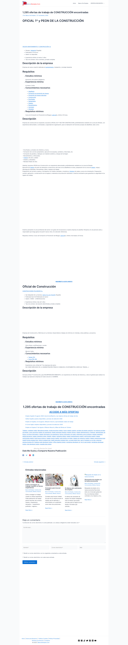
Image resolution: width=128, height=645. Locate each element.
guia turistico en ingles (66, 438)
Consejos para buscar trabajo (53, 488)
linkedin (49, 436)
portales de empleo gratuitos (85, 430)
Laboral (54, 115)
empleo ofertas (71, 432)
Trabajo (25, 157)
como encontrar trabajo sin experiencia (40, 432)
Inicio (23, 638)
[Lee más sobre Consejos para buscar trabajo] (54, 480)
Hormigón (31, 107)
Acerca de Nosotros (31, 638)
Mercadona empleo (43, 430)
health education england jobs (59, 440)
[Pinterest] (30, 455)
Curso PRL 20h (32, 359)
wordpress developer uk (73, 442)
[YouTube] (95, 641)
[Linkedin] (33, 455)
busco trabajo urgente (69, 430)
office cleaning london (59, 442)
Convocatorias (28, 491)
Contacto (47, 640)
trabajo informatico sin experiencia (49, 434)
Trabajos (25, 430)
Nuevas (39, 491)
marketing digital (61, 436)
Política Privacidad (54, 638)
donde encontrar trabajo (56, 430)
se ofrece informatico (33, 434)
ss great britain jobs (74, 440)
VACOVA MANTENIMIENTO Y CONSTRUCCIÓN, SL (37, 46)
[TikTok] (84, 641)
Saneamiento (32, 101)
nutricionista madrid (89, 436)
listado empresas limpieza (59, 432)
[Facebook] (23, 455)
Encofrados (31, 99)
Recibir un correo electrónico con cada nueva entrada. (39, 557)
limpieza (72, 171)
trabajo (32, 167)
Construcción (32, 97)
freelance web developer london (43, 442)
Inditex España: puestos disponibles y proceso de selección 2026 (43, 419)
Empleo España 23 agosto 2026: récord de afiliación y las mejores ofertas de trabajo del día (51, 416)
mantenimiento (49, 67)
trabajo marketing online (39, 436)
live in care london (86, 442)
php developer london (33, 444)
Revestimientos (32, 105)
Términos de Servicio (38, 640)
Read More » (29, 510)
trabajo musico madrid (53, 438)
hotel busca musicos (40, 438)
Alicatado (31, 109)
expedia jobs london (45, 444)
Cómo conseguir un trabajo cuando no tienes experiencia (34, 486)
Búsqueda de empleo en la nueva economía (93, 480)
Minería (35, 491)
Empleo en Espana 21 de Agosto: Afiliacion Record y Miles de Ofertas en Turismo (48, 427)
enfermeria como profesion (84, 434)
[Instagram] (82, 641)
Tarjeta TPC (31, 357)
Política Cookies (43, 638)
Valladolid (33, 50)
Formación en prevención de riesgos (38, 93)
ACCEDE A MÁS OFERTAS (64, 411)
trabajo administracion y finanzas (85, 432)
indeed (54, 436)
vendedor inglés (32, 430)
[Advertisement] (64, 34)
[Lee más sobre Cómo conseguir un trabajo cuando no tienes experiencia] (34, 478)
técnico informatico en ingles (67, 434)
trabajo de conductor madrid (81, 438)
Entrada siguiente (99, 462)
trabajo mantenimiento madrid (75, 436)
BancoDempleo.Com (43, 642)
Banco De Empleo (29, 490)
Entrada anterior (28, 462)
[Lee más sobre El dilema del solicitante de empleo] (74, 480)
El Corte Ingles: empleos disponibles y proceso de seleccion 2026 (44, 424)
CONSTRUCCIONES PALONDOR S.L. (33, 291)
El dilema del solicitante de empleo (73, 489)
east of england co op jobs (88, 440)
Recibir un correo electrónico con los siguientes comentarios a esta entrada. (45, 553)
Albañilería (31, 91)
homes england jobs (32, 440)
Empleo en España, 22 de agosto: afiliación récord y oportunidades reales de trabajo (49, 421)
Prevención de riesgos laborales (37, 95)
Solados (30, 103)
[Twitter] (26, 455)
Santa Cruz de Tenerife (49, 295)
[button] (103, 3)
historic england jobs (44, 440)
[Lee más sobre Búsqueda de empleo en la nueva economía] (94, 475)
